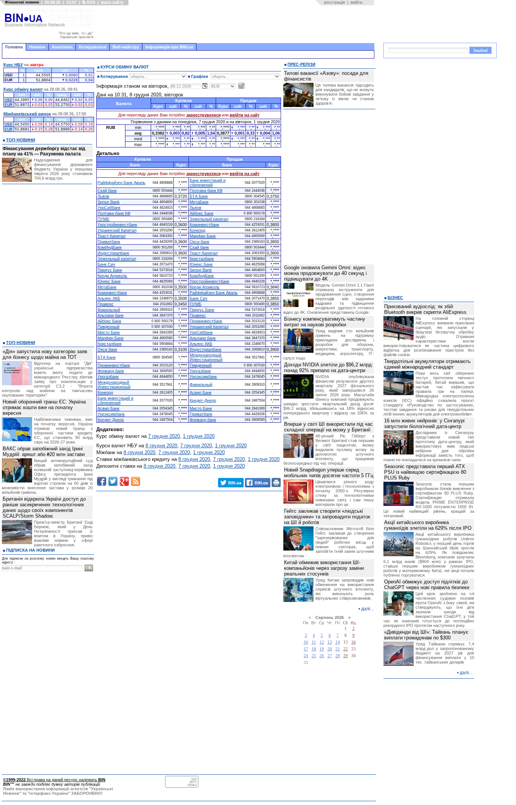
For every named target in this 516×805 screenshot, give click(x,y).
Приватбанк (108, 241)
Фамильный (108, 309)
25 (314, 656)
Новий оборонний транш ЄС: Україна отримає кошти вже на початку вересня (44, 407)
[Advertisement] (236, 24)
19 (322, 649)
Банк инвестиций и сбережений (208, 182)
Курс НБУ (13, 64)
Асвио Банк (201, 392)
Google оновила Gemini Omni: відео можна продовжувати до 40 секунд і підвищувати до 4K (325, 273)
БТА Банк (199, 196)
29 (345, 656)
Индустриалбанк (113, 253)
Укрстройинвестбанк (117, 224)
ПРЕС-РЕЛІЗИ (301, 64)
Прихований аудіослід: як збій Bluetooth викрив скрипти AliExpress (425, 309)
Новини (37, 47)
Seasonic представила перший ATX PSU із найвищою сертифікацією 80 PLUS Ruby (425, 472)
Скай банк (107, 190)
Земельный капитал (209, 219)
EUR (8, 104)
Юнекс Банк (201, 264)
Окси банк (199, 241)
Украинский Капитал (116, 230)
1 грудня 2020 (199, 436)
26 (322, 656)
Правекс (105, 304)
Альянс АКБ (108, 298)
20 (330, 649)
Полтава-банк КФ (206, 190)
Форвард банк (110, 371)
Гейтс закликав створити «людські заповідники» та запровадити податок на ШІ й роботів (327, 516)
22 (345, 649)
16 (353, 642)
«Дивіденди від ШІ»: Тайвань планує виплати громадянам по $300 (426, 635)
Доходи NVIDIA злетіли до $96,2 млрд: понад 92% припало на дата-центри (328, 367)
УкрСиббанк (109, 207)
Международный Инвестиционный (206, 357)
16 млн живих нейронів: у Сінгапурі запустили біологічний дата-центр (424, 423)
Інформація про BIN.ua (169, 47)
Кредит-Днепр (203, 400)
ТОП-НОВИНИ (20, 140)
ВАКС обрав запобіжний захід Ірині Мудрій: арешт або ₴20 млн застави (44, 451)
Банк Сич (106, 264)
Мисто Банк (108, 332)
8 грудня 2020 (161, 445)
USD (8, 100)
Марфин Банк (203, 236)
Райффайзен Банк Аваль (121, 182)
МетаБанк (199, 202)
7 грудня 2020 (164, 436)
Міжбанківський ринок (27, 114)
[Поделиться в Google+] (124, 481)
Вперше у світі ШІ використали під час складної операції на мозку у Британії (328, 427)
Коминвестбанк (204, 224)
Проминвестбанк (206, 321)
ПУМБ (103, 219)
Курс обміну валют (23, 89)
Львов (103, 196)
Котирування (92, 47)
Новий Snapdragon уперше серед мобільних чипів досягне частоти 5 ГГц (328, 472)
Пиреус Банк (109, 270)
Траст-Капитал (111, 236)
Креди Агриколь (112, 275)
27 (330, 656)
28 (337, 656)
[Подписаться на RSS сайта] (135, 481)
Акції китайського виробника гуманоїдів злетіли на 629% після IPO (427, 525)
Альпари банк (110, 315)
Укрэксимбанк (203, 376)
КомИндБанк (109, 247)
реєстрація (334, 2)
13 (330, 642)
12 (322, 642)
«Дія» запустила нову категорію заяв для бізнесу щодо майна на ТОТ (45, 354)
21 (337, 649)
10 (306, 642)
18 (314, 649)
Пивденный (108, 326)
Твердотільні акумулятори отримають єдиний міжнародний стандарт (427, 364)
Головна (14, 47)
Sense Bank (108, 202)
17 (306, 649)
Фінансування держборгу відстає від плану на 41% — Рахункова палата (44, 151)
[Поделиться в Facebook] (101, 481)
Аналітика (62, 47)
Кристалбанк (202, 258)
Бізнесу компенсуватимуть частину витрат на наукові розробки (324, 321)
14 (337, 642)
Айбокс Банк (201, 213)
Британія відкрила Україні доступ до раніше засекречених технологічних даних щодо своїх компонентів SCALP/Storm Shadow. (44, 507)
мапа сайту (112, 2)
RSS (90, 2)
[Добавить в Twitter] (112, 481)
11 (314, 642)
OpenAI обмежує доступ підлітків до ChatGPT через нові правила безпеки (426, 584)
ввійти (356, 2)
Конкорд (197, 230)
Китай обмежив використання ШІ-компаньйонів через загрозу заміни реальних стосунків (324, 568)
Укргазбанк (200, 371)
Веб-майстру (126, 47)
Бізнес (395, 297)
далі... (367, 608)
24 (306, 656)
